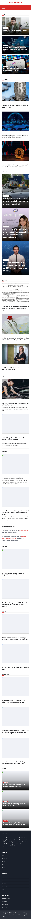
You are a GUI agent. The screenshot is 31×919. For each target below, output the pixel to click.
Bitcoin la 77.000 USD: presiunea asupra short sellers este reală (15, 106)
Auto (3, 401)
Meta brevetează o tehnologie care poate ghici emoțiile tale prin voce (15, 69)
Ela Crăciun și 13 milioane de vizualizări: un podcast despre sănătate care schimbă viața (14, 233)
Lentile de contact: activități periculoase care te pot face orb (14, 804)
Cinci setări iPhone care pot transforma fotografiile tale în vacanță (13, 574)
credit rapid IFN (23, 531)
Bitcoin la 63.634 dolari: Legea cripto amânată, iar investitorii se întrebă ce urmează (15, 166)
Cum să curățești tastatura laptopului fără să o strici (15, 668)
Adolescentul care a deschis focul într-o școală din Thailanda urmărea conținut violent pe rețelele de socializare (15, 732)
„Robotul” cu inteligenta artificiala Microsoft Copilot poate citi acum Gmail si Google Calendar (14, 604)
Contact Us (4, 907)
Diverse (6, 782)
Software (4, 571)
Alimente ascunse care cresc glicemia (12, 478)
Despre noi (4, 901)
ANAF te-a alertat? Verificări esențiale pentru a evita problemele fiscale (15, 368)
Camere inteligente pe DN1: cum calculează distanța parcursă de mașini (14, 439)
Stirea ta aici (5, 904)
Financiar (4, 304)
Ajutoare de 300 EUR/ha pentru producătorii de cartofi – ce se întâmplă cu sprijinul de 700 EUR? (15, 308)
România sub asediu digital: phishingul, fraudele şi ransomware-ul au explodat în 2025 (15, 49)
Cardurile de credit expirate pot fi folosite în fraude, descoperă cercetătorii (15, 31)
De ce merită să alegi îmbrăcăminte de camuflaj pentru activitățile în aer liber (14, 824)
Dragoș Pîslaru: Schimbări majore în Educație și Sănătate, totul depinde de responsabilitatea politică (15, 512)
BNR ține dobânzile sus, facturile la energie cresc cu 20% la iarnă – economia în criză (15, 266)
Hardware (4, 635)
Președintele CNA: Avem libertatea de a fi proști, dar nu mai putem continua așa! (13, 701)
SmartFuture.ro (15, 2)
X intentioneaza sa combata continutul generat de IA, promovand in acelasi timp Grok (15, 763)
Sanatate (4, 476)
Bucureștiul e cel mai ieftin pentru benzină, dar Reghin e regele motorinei (15, 201)
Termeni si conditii (6, 898)
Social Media (5, 698)
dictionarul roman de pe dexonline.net (14, 538)
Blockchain (5, 103)
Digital (5, 28)
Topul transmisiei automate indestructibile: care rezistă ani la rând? (15, 404)
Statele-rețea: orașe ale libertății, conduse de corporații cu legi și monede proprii (15, 136)
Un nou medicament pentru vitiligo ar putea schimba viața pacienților (14, 785)
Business (6, 196)
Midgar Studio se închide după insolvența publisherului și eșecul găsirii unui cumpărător (15, 638)
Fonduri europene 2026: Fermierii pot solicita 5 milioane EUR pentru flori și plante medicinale (15, 339)
